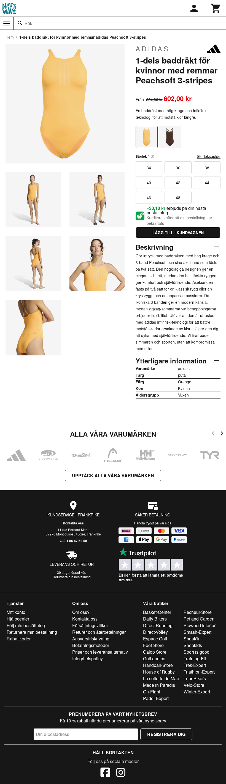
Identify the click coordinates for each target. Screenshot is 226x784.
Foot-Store (153, 645)
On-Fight (151, 691)
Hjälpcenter (18, 619)
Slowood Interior (200, 625)
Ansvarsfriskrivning (90, 638)
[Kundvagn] (216, 8)
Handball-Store (158, 665)
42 (178, 182)
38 (207, 167)
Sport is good (196, 652)
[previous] (213, 434)
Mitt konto (16, 612)
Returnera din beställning (72, 576)
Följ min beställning (26, 625)
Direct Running (158, 625)
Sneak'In (192, 638)
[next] (222, 434)
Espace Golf (155, 638)
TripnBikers (195, 678)
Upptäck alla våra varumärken (113, 475)
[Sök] (20, 23)
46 (149, 197)
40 (149, 182)
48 (178, 197)
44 (207, 182)
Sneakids (193, 645)
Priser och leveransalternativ (100, 652)
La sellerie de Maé (161, 678)
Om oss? (81, 612)
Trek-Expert (195, 665)
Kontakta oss (73, 523)
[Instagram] (120, 773)
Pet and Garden (199, 619)
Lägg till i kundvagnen (178, 232)
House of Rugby (159, 672)
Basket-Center (157, 612)
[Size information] (152, 156)
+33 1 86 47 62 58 (73, 540)
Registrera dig (166, 734)
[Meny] (6, 23)
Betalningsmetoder (90, 645)
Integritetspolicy (87, 658)
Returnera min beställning (32, 632)
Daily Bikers (155, 619)
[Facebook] (105, 773)
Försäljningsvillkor (90, 625)
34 (149, 167)
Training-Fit (195, 658)
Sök (28, 23)
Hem (10, 37)
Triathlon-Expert (199, 672)
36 (178, 167)
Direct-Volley (155, 632)
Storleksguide (208, 156)
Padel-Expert (156, 698)
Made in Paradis (159, 685)
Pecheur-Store (198, 612)
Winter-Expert (197, 691)
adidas (153, 48)
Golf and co (154, 658)
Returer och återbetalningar (99, 632)
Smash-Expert (197, 632)
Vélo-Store (194, 685)
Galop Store (154, 652)
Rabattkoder (19, 638)
